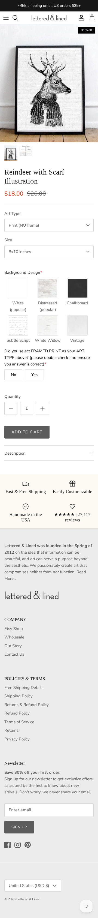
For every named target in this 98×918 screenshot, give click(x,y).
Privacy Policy (17, 739)
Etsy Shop (13, 628)
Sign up (19, 827)
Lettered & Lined (28, 899)
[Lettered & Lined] (49, 17)
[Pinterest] (27, 845)
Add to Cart (26, 432)
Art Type (12, 213)
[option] (49, 83)
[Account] (80, 18)
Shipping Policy (18, 696)
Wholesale (14, 637)
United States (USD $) (29, 885)
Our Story (13, 646)
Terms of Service (19, 722)
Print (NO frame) (24, 225)
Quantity (12, 396)
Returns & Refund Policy (26, 704)
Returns (11, 730)
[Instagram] (17, 845)
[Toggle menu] (6, 18)
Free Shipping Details (23, 687)
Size (8, 240)
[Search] (18, 18)
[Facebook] (7, 845)
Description (15, 453)
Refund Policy (17, 713)
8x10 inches (20, 251)
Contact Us (14, 654)
